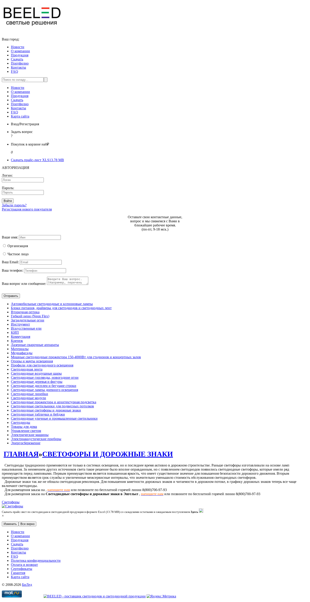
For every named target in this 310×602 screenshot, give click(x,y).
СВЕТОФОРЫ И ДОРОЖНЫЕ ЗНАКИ (107, 454)
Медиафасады (21, 353)
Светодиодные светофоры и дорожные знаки (46, 410)
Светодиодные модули (28, 398)
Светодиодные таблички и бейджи (38, 414)
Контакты (18, 67)
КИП (15, 332)
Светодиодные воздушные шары (36, 373)
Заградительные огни (27, 320)
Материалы (20, 349)
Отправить (11, 296)
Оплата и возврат (24, 565)
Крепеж (17, 341)
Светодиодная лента (26, 369)
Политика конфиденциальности (36, 560)
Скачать (17, 59)
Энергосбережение (25, 443)
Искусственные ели (26, 328)
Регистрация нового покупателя (27, 209)
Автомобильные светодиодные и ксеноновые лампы (52, 304)
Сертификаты (21, 569)
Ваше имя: (10, 237)
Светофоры (11, 502)
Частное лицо (18, 254)
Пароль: (8, 188)
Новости (17, 47)
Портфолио (20, 63)
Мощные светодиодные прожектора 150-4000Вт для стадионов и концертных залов (76, 357)
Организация (17, 246)
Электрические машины (30, 435)
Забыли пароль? (14, 205)
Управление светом (26, 431)
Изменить (10, 524)
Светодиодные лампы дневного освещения (44, 390)
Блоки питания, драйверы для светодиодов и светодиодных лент (61, 308)
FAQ (14, 71)
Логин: (7, 175)
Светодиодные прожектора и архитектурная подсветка (53, 402)
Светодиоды (20, 422)
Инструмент (20, 324)
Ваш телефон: (12, 270)
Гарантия (18, 573)
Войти (8, 201)
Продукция (19, 55)
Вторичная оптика (25, 312)
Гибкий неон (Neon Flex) (30, 316)
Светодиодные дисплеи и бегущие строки (43, 386)
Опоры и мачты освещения (32, 361)
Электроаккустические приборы (36, 439)
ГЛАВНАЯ (21, 454)
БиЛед (27, 585)
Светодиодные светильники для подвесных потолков (52, 406)
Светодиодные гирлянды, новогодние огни (45, 377)
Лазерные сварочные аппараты (35, 345)
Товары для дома (24, 427)
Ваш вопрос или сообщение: (24, 284)
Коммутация (20, 337)
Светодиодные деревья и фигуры (36, 382)
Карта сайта (20, 116)
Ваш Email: (10, 262)
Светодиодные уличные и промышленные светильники (54, 418)
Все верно (27, 524)
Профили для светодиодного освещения (42, 365)
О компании (20, 51)
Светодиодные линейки (29, 394)
